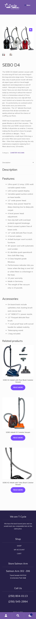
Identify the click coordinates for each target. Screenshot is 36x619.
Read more (18, 387)
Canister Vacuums (17, 153)
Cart (19, 554)
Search (18, 615)
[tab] (18, 163)
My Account (19, 550)
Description (6, 162)
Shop (19, 546)
